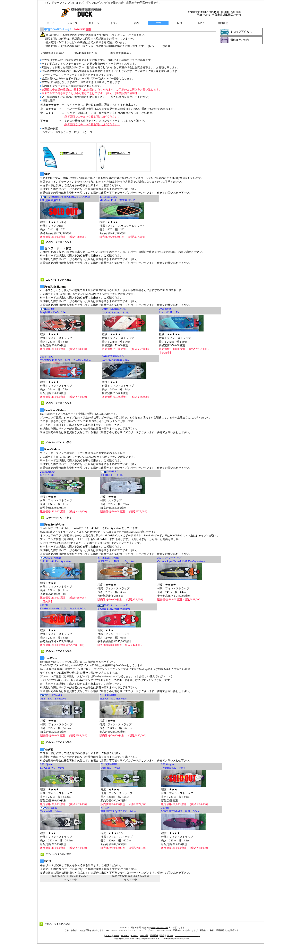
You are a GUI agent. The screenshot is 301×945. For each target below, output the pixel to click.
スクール (93, 23)
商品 (136, 23)
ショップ (72, 23)
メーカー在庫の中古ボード (151, 941)
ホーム (51, 23)
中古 (158, 23)
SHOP (116, 935)
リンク (170, 935)
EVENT (134, 935)
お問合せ (222, 23)
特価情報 (154, 935)
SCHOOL (125, 935)
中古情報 (144, 935)
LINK (201, 22)
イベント (115, 23)
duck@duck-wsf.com (159, 927)
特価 (179, 23)
